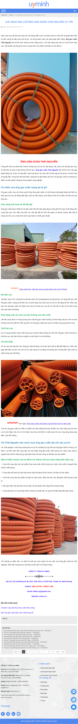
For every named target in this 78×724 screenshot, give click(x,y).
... (45, 652)
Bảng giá (43, 693)
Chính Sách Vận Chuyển (48, 675)
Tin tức (42, 701)
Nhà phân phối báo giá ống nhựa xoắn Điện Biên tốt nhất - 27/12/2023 (25, 642)
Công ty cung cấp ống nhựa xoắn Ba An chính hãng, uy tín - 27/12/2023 (25, 648)
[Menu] (3, 11)
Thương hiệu (44, 686)
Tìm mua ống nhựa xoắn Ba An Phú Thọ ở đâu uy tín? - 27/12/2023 (24, 646)
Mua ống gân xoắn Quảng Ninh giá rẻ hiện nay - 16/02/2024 (22, 634)
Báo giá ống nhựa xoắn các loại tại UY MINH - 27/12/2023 (21, 644)
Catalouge (44, 697)
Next (57, 652)
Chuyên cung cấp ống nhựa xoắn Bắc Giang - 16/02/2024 (21, 640)
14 (49, 652)
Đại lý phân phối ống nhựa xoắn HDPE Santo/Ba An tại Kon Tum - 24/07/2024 (27, 630)
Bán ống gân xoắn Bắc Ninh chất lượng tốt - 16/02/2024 (21, 638)
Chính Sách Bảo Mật (47, 668)
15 (53, 652)
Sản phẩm (44, 689)
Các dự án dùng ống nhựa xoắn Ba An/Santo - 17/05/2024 (21, 632)
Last (62, 652)
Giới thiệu (43, 682)
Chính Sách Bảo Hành (48, 672)
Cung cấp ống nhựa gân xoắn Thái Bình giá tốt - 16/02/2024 (22, 636)
